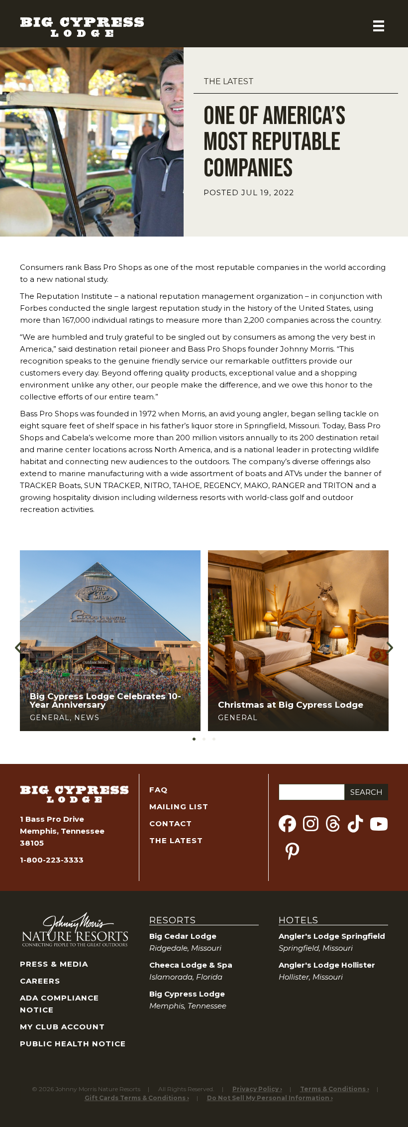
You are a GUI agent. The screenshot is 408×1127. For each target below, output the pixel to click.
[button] (18, 647)
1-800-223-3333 (52, 860)
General (50, 717)
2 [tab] (204, 739)
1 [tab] (194, 739)
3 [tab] (214, 739)
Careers (40, 981)
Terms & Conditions (333, 1089)
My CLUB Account (62, 1026)
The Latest (229, 81)
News (87, 717)
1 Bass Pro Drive (52, 819)
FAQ (158, 789)
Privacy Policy (255, 1089)
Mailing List (178, 806)
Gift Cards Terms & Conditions (135, 1098)
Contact (170, 823)
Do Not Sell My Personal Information (268, 1098)
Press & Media (54, 964)
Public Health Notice (73, 1043)
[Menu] (378, 25)
